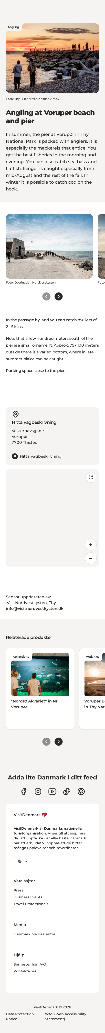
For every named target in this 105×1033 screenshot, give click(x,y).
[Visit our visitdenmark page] (52, 791)
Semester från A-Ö (30, 964)
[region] (52, 518)
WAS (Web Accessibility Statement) (65, 1016)
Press (18, 890)
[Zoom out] (91, 558)
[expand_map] (90, 477)
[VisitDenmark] (30, 814)
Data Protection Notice (20, 1016)
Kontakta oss (25, 971)
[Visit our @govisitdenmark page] (67, 791)
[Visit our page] (38, 791)
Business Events (28, 897)
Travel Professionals (31, 904)
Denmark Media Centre (34, 934)
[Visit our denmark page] (23, 791)
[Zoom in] (91, 544)
